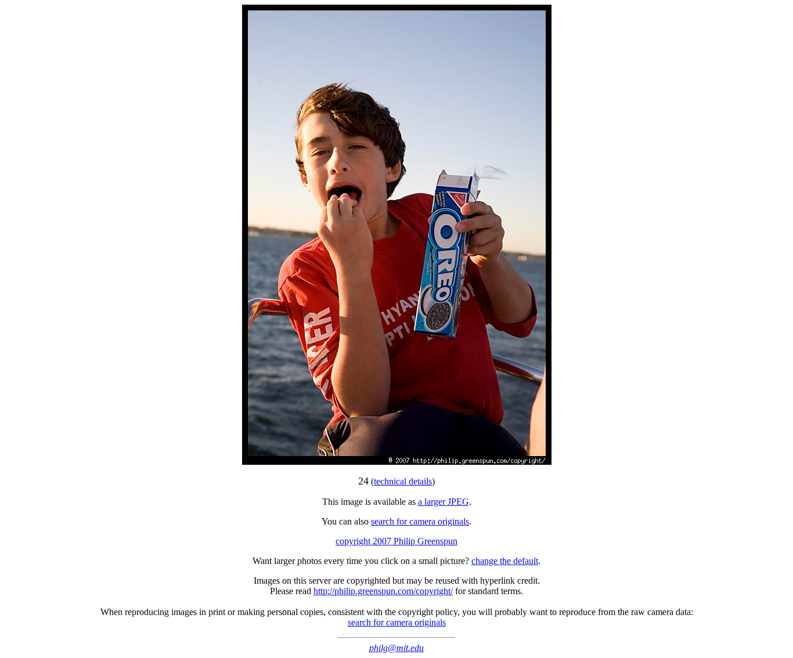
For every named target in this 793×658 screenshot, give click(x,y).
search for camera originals (420, 521)
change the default (504, 561)
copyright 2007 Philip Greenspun (396, 541)
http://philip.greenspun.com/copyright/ (383, 591)
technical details (403, 481)
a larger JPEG (443, 502)
